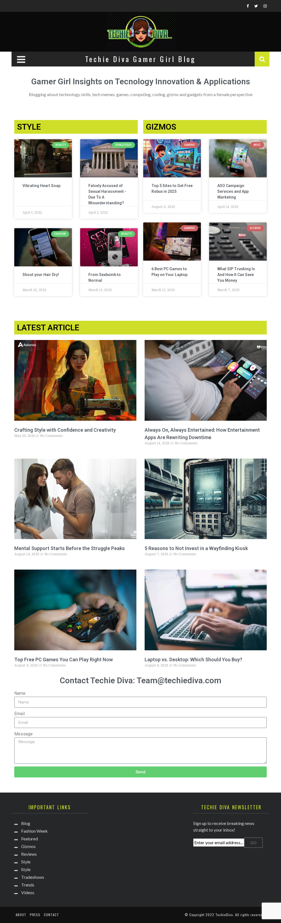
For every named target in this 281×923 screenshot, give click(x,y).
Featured (29, 838)
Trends (27, 884)
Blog (25, 823)
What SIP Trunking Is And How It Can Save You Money (236, 275)
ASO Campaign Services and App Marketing (233, 191)
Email (19, 713)
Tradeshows (32, 877)
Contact (51, 914)
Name (20, 693)
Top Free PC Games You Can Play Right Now (63, 659)
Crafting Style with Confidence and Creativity (65, 430)
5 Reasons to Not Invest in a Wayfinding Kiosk (196, 548)
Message (23, 734)
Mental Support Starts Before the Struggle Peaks (69, 548)
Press (35, 914)
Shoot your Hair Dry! (41, 274)
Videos (27, 892)
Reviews (29, 854)
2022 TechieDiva (219, 914)
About (21, 914)
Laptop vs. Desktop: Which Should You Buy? (193, 659)
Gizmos (28, 846)
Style (25, 861)
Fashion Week (34, 830)
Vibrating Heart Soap (41, 185)
